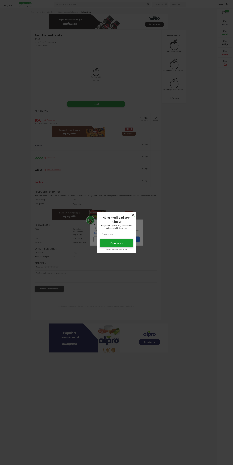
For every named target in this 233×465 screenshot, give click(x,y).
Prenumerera (116, 243)
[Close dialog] (133, 215)
